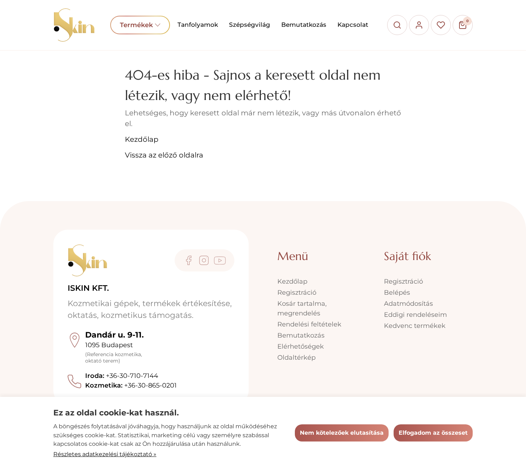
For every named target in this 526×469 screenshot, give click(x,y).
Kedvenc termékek (414, 326)
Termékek (140, 25)
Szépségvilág (249, 24)
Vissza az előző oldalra (164, 155)
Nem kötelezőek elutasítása (342, 432)
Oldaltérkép (296, 357)
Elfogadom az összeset (433, 432)
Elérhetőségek (300, 346)
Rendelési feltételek (309, 324)
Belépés (397, 292)
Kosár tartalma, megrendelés (302, 308)
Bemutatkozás (303, 24)
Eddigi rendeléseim (415, 315)
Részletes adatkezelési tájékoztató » (104, 454)
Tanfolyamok (197, 24)
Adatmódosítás (408, 304)
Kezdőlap (142, 139)
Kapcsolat (352, 24)
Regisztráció (296, 292)
